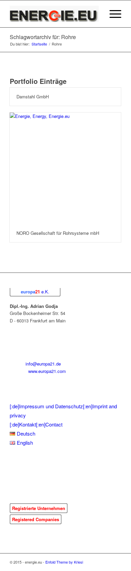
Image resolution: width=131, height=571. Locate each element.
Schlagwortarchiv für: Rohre (43, 37)
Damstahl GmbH (32, 96)
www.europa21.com (47, 371)
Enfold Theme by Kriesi (64, 562)
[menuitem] (96, 13)
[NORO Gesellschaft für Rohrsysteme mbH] (65, 168)
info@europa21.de (43, 363)
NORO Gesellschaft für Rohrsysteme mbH (57, 233)
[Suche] (96, 13)
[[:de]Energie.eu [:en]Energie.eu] (54, 13)
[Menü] (112, 13)
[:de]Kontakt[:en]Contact (36, 424)
